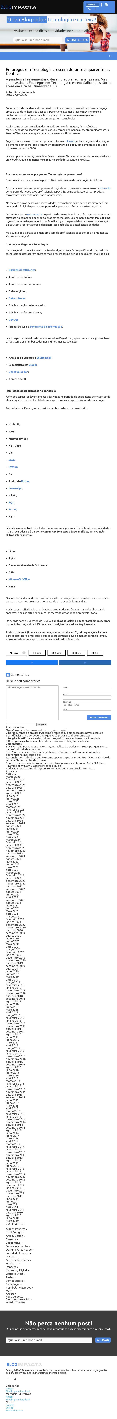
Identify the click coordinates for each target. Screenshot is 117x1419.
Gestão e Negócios (17, 1260)
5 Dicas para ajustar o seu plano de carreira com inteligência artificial (48, 741)
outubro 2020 (14, 930)
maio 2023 (12, 867)
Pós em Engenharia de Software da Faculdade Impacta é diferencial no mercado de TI (53, 753)
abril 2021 (12, 913)
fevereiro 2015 (15, 1113)
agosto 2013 (13, 1160)
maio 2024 (12, 834)
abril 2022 (12, 897)
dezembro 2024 (16, 815)
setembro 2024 (15, 823)
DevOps (14, 319)
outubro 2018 (14, 996)
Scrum (12, 509)
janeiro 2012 (13, 1187)
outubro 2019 (14, 963)
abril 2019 (12, 979)
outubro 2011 (14, 1196)
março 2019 (13, 982)
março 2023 (13, 872)
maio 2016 (12, 1075)
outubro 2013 (14, 1157)
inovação (105, 188)
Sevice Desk (44, 357)
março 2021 (13, 916)
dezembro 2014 (16, 1119)
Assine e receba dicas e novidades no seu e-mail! (51, 31)
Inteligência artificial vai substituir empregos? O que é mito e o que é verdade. (53, 738)
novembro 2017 (16, 1026)
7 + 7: (65, 709)
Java (12, 459)
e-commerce (34, 214)
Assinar (103, 1340)
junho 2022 (13, 894)
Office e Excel (14, 1273)
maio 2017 (12, 1042)
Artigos (10, 1388)
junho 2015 (13, 1102)
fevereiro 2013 (15, 1168)
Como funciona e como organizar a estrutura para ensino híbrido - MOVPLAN (53, 763)
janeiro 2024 (13, 845)
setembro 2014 (15, 1127)
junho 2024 (13, 831)
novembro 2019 (16, 960)
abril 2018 (12, 1012)
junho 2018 (13, 1007)
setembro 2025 (15, 790)
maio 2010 (12, 1220)
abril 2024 (12, 837)
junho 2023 (13, 864)
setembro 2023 (15, 856)
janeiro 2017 (13, 1053)
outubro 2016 (14, 1061)
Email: (65, 695)
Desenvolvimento (17, 1246)
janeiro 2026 (13, 782)
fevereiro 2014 (15, 1146)
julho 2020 (12, 938)
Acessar (11, 1293)
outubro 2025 (14, 787)
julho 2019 (12, 971)
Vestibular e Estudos (18, 1287)
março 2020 (13, 949)
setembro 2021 (15, 900)
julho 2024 (12, 828)
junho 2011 (13, 1201)
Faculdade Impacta (17, 1253)
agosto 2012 (13, 1182)
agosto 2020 (13, 935)
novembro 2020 (16, 927)
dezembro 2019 (16, 957)
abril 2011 (12, 1206)
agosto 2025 (13, 793)
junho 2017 (13, 1039)
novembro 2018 (16, 993)
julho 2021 (12, 905)
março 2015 (13, 1111)
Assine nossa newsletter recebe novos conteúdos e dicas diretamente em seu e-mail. (58, 1329)
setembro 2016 (15, 1064)
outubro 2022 (14, 886)
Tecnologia (12, 1284)
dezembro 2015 (16, 1089)
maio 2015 (12, 1105)
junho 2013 (13, 1165)
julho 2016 (12, 1069)
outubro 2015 (14, 1094)
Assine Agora (77, 40)
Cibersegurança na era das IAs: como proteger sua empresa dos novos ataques (54, 732)
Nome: (65, 687)
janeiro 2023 (13, 878)
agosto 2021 (13, 902)
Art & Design (13, 1232)
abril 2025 (12, 804)
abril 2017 (12, 1045)
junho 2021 (13, 908)
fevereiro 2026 (15, 779)
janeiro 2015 (13, 1116)
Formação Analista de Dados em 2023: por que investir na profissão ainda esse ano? (57, 748)
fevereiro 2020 (15, 952)
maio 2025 (12, 801)
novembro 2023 (16, 850)
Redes (10, 1277)
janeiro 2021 (13, 921)
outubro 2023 (14, 853)
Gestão (10, 1256)
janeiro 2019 (13, 987)
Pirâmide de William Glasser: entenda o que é (33, 765)
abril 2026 (12, 773)
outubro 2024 (14, 820)
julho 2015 (12, 1100)
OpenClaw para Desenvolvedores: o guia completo (37, 730)
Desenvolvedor (18, 371)
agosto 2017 (13, 1034)
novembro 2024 (16, 817)
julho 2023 (12, 861)
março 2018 (13, 1015)
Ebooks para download (18, 1391)
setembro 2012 (15, 1179)
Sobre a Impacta (14, 1410)
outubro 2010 (14, 1212)
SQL (11, 502)
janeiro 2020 (13, 954)
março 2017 (13, 1048)
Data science (17, 298)
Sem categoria (14, 1280)
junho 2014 (13, 1135)
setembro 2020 (15, 932)
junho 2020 (13, 941)
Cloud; (33, 364)
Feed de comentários (19, 1299)
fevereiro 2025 (15, 809)
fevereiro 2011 (15, 1209)
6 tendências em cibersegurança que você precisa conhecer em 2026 (48, 735)
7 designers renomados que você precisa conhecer (63, 768)
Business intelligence (22, 269)
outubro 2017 (14, 1028)
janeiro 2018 (13, 1020)
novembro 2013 (16, 1155)
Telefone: (67, 702)
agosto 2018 (13, 1001)
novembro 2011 (16, 1193)
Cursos (9, 1407)
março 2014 (13, 1144)
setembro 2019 (15, 965)
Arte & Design (14, 1235)
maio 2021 (12, 910)
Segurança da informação (46, 326)
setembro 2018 (15, 998)
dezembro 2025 (16, 784)
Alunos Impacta (15, 1228)
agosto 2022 (13, 891)
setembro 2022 (15, 889)
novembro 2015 (16, 1091)
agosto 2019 (13, 968)
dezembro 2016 (16, 1056)
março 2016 (13, 1080)
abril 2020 (12, 946)
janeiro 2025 (13, 812)
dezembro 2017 (16, 1023)
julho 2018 (12, 1004)
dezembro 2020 (16, 924)
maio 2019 (12, 976)
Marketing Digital (16, 1270)
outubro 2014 (14, 1124)
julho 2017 (12, 1037)
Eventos (10, 1405)
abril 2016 (12, 1078)
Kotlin (25, 481)
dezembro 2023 (16, 848)
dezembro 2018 (16, 990)
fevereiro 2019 (15, 985)
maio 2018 (12, 1009)
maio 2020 (12, 943)
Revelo (71, 141)
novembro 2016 (16, 1058)
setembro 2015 (15, 1097)
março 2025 (13, 806)
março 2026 (13, 776)
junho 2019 (13, 974)
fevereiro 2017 (15, 1050)
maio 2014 (12, 1138)
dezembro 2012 (16, 1174)
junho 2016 (13, 1072)
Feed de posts (14, 1296)
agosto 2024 (13, 826)
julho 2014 (12, 1133)
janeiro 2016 (13, 1086)
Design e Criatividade (19, 1249)
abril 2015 (12, 1108)
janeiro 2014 (13, 1149)
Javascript (15, 488)
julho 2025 (12, 795)
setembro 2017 (15, 1031)
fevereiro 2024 (15, 842)
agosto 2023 (13, 859)
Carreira (11, 1239)
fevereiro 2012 (15, 1185)
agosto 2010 (13, 1215)
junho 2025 (13, 798)
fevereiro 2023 (15, 875)
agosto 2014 (13, 1130)
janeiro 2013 (13, 1171)
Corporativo (13, 1242)
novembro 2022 (16, 883)
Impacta (11, 1266)
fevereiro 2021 (15, 919)
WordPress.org (15, 1302)
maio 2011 (12, 1204)
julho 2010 (12, 1217)
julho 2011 (12, 1198)
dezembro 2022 (16, 880)
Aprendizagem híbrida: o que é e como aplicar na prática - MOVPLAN (48, 757)
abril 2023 (12, 869)
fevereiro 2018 (15, 1017)
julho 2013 (12, 1163)
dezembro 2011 (16, 1190)
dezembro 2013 (16, 1152)
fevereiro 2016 (15, 1083)
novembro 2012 (16, 1176)
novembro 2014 (16, 1122)
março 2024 (13, 839)
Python (13, 466)
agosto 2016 (13, 1067)
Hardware (12, 1263)
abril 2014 (12, 1141)
